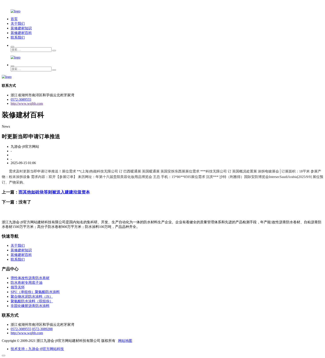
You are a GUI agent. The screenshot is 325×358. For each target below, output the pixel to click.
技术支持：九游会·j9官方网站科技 (37, 349)
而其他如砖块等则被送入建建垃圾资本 (54, 192)
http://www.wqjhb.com (27, 103)
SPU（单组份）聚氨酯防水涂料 (35, 292)
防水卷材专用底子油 (26, 282)
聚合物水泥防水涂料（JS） (32, 296)
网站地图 (125, 341)
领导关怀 (18, 287)
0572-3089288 (42, 329)
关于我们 (18, 23)
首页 (14, 19)
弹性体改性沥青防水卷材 (30, 278)
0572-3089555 (21, 99)
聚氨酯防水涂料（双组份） (32, 301)
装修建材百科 (21, 33)
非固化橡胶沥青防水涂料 (30, 306)
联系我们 (18, 37)
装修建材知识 (21, 28)
